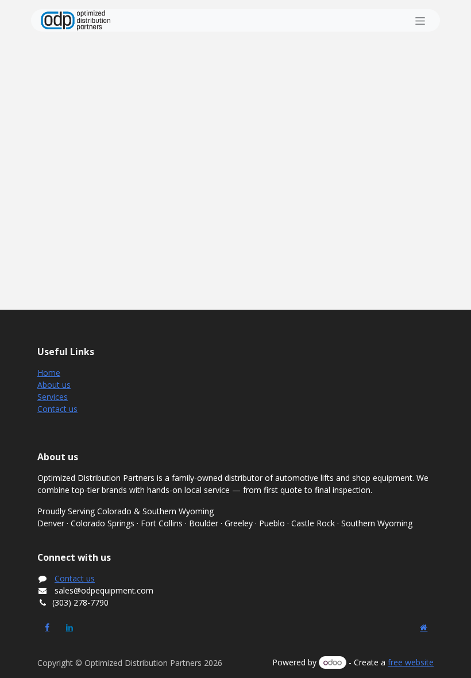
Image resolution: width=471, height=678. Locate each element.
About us (54, 384)
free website (411, 662)
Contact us (57, 408)
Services (52, 396)
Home (48, 372)
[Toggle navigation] (420, 20)
